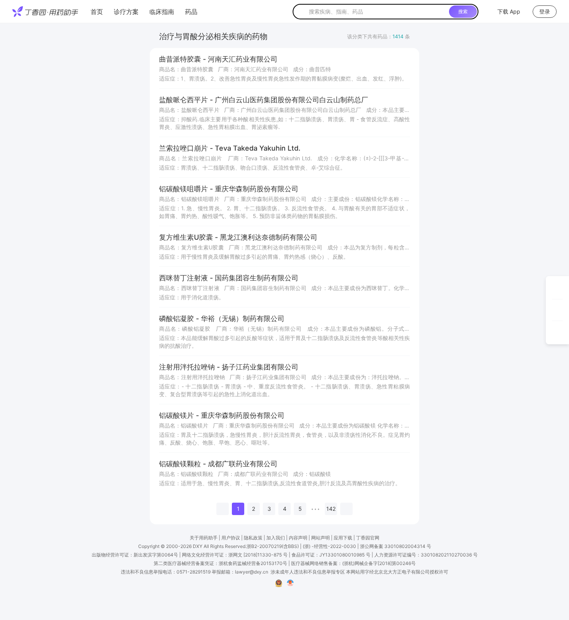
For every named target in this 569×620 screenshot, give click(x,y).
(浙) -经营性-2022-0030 (329, 546)
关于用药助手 (204, 538)
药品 (191, 11)
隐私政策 (253, 538)
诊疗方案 (126, 11)
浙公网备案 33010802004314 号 (395, 546)
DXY (197, 546)
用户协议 (230, 538)
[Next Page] (346, 509)
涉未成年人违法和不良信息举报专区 (308, 572)
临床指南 (161, 11)
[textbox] (377, 11)
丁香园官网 (367, 538)
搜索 (463, 11)
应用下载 (343, 538)
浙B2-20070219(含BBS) (273, 546)
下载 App (508, 11)
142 (331, 508)
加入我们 (275, 538)
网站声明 (320, 538)
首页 (97, 11)
